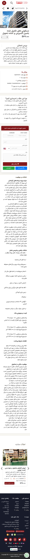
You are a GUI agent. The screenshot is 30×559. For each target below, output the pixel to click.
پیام (26, 152)
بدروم (17, 504)
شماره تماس (24, 145)
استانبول (17, 502)
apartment (17, 75)
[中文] (17, 543)
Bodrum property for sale (25, 508)
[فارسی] (16, 543)
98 (12, 86)
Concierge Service (6, 513)
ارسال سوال (14, 164)
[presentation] (1, 469)
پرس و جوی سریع (9, 483)
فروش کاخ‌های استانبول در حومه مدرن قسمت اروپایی (15, 469)
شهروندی (17, 520)
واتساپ (8, 168)
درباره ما (26, 521)
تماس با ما (20, 168)
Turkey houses (27, 503)
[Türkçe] (14, 543)
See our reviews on (15, 546)
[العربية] (19, 543)
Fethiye (17, 506)
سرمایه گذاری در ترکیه (5, 503)
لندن (27, 523)
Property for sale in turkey (12, 522)
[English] (23, 543)
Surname (11, 133)
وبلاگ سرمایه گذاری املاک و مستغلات (10, 524)
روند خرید (6, 506)
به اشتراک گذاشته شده (17, 89)
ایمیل (26, 139)
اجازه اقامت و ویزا (6, 509)
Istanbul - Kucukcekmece (13, 83)
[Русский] (21, 543)
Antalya (17, 508)
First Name (23, 133)
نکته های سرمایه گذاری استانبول (11, 526)
